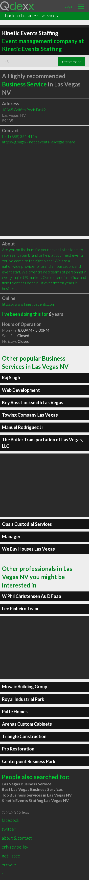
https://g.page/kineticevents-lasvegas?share (38, 141)
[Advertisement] (44, 191)
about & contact (17, 838)
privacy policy (15, 847)
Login (68, 6)
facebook (10, 820)
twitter (9, 829)
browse (9, 864)
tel (19, 136)
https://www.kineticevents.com (28, 304)
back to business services (31, 15)
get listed (11, 855)
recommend (72, 61)
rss (4, 873)
